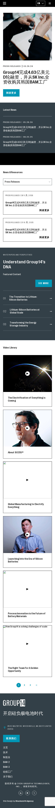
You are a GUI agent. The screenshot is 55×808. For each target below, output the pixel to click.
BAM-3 (6, 767)
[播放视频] (27, 373)
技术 (5, 752)
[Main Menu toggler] (50, 3)
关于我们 (7, 777)
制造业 (6, 757)
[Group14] (4, 3)
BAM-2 (6, 762)
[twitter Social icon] (34, 793)
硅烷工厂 (7, 772)
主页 (5, 748)
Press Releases (12, 195)
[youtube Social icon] (27, 793)
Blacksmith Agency (24, 801)
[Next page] (36, 685)
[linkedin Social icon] (20, 793)
